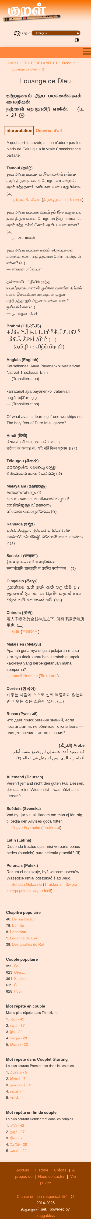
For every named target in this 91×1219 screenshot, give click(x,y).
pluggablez (44, 1215)
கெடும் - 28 (18, 1037)
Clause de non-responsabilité (42, 1196)
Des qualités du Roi (28, 944)
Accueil (22, 1170)
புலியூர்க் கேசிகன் (26, 199)
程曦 (16, 631)
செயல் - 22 (18, 1150)
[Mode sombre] (77, 39)
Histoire (41, 1170)
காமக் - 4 (17, 1097)
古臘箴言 (30, 631)
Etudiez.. (21, 978)
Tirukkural (48, 676)
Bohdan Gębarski (27, 884)
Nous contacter (51, 1176)
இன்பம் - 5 (18, 1078)
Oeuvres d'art (49, 130)
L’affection (18, 931)
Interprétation (18, 130)
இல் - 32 (16, 1031)
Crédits (60, 1170)
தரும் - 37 (17, 1025)
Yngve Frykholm (26, 827)
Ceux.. (19, 972)
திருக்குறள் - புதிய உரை (62, 199)
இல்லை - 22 (19, 1044)
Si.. (16, 984)
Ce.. (17, 965)
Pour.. (19, 991)
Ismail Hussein (25, 676)
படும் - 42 (17, 1018)
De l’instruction (24, 918)
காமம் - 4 (17, 1090)
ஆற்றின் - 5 (18, 1072)
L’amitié (18, 925)
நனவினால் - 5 (20, 1084)
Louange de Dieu (24, 937)
